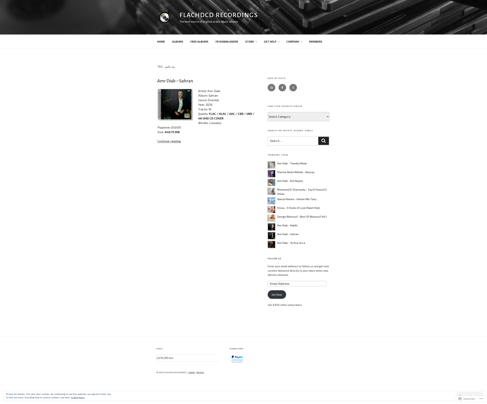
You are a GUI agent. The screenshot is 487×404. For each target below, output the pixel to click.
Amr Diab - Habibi (287, 225)
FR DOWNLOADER (227, 41)
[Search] (323, 141)
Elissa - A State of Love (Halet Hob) (298, 207)
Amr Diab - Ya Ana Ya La (291, 242)
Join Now (276, 294)
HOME (161, 41)
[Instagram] (271, 87)
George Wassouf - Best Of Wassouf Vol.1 (302, 216)
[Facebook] (282, 87)
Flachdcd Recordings (219, 15)
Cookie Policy (78, 397)
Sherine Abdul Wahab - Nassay (295, 172)
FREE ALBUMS (199, 41)
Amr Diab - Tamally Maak (292, 163)
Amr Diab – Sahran (175, 80)
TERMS (191, 372)
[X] (293, 87)
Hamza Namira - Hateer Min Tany (296, 199)
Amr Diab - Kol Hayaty (290, 180)
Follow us (274, 259)
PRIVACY (200, 372)
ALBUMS (177, 41)
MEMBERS (315, 41)
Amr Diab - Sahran (288, 234)
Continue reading (169, 141)
